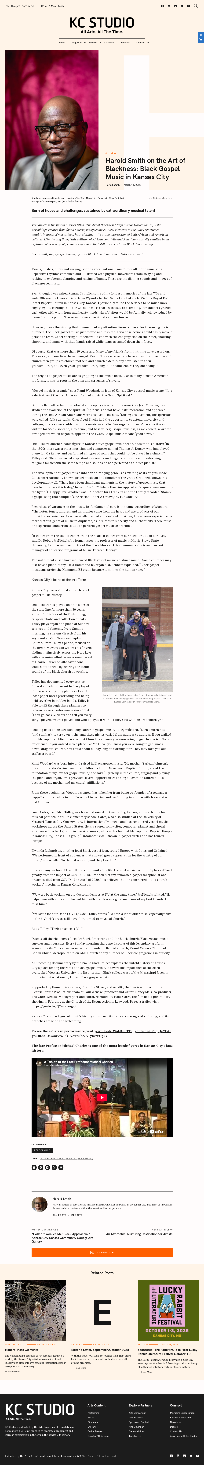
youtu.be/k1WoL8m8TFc (113, 1031)
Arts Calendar (136, 1426)
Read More (14, 1371)
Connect (140, 42)
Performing (42, 1150)
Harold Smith (113, 184)
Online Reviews (95, 1431)
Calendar (109, 42)
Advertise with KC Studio (183, 1435)
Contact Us (176, 1431)
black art (71, 1158)
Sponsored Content (139, 1422)
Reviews (93, 42)
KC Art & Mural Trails (52, 6)
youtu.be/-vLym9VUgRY (89, 1036)
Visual (22, 1344)
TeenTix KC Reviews (98, 1435)
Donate (174, 1426)
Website (77, 1215)
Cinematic (92, 1422)
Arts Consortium (137, 1412)
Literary (91, 1426)
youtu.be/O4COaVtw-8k (50, 1036)
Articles (111, 153)
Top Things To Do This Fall (20, 6)
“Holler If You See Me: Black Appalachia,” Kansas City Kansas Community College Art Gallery (62, 1237)
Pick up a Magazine (180, 1417)
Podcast (125, 42)
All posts (59, 1215)
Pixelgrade (111, 1456)
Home (62, 42)
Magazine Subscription (182, 1412)
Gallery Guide (136, 1431)
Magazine (77, 42)
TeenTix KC (135, 1435)
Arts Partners (136, 1417)
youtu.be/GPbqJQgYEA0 (153, 1031)
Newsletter (176, 1422)
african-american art (52, 1158)
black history (85, 1158)
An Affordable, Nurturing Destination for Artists (139, 1234)
